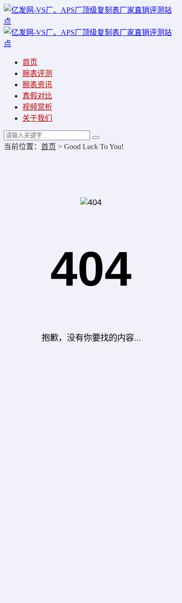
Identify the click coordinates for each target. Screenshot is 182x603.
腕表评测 (37, 73)
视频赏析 (37, 107)
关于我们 (37, 118)
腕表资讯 (37, 85)
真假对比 (37, 96)
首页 (29, 62)
